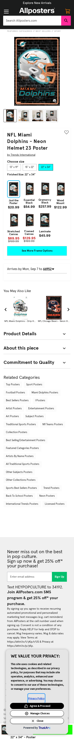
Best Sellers (43, 31)
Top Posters (13, 384)
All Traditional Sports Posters (22, 464)
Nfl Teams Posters (52, 424)
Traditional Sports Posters (21, 424)
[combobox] (32, 21)
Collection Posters (16, 432)
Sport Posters (34, 384)
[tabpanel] (37, 211)
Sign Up (59, 576)
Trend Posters (51, 488)
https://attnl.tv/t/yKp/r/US (23, 641)
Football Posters (15, 392)
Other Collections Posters (21, 480)
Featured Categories (19, 31)
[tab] (14, 167)
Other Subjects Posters (19, 472)
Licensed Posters (55, 504)
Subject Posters (34, 416)
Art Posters (12, 416)
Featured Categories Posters (22, 448)
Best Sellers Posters (17, 400)
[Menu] (6, 11)
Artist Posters (14, 408)
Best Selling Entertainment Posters (25, 440)
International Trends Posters (22, 504)
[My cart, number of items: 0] (68, 11)
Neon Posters (47, 496)
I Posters (40, 400)
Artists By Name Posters (20, 456)
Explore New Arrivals (37, 3)
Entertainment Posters (41, 408)
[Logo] (37, 11)
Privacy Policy (36, 698)
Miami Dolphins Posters (45, 392)
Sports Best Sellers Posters (21, 488)
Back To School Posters (19, 496)
